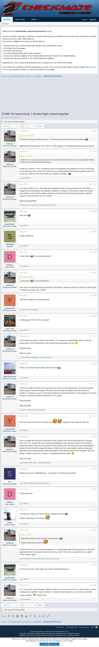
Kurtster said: (26, 136)
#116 (94, 489)
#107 (94, 272)
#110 (94, 336)
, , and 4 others (39, 205)
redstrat (6, 117)
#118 (94, 530)
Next (40, 126)
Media (33, 19)
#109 (94, 316)
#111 (94, 363)
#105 (94, 232)
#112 (94, 384)
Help (92, 627)
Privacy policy (84, 627)
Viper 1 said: (25, 156)
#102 (94, 151)
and (30, 310)
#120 (94, 585)
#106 (94, 252)
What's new (20, 19)
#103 (94, 184)
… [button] (13, 126)
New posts (5, 24)
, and (36, 483)
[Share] (90, 131)
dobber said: (25, 277)
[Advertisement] (49, 95)
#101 (94, 131)
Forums (7, 19)
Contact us (60, 627)
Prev (5, 126)
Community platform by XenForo (49, 631)
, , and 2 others (37, 357)
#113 (94, 416)
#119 (94, 565)
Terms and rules (71, 627)
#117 (94, 510)
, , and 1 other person (41, 559)
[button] (27, 19)
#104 (94, 211)
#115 (94, 469)
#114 (94, 437)
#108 (94, 295)
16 (35, 126)
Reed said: (24, 535)
